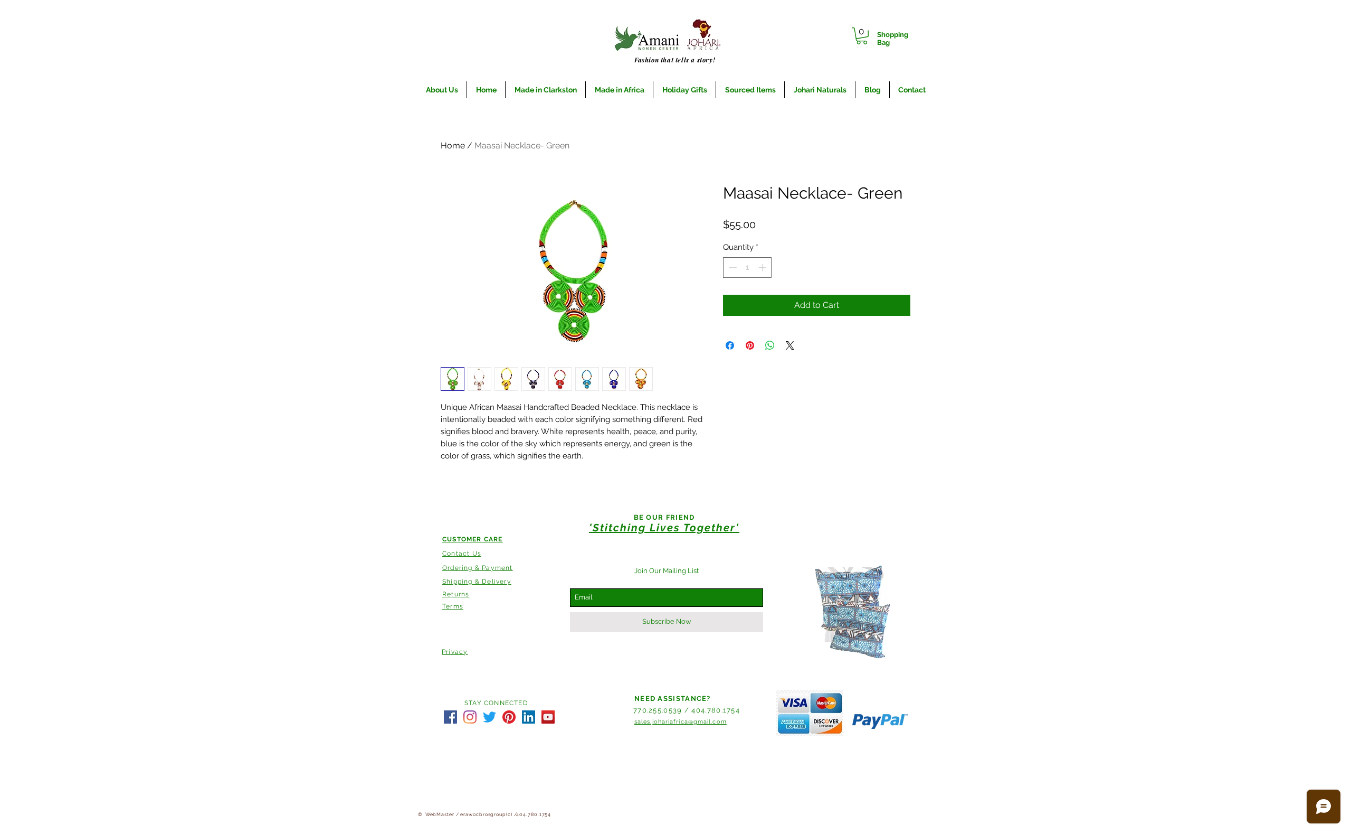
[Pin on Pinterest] (750, 345)
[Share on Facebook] (730, 345)
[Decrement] (732, 267)
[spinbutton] (747, 267)
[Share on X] (790, 345)
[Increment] (763, 267)
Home (453, 145)
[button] (862, 35)
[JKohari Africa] (489, 717)
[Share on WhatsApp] (770, 345)
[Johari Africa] (450, 717)
